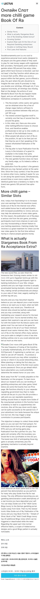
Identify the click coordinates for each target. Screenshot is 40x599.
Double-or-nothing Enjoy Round (20, 47)
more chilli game (7, 278)
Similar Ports (12, 32)
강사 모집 (4, 543)
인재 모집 (4, 547)
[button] (37, 3)
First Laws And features (16, 49)
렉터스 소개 (5, 540)
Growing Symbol (14, 39)
